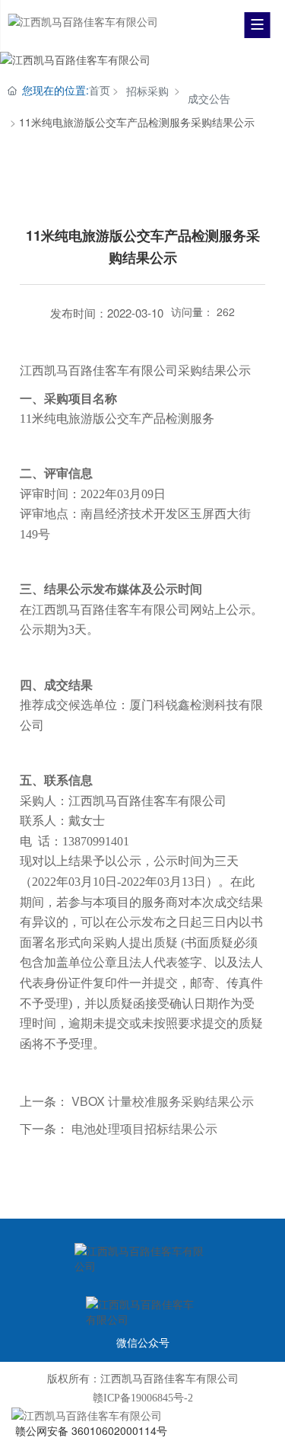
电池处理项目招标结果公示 (144, 1128)
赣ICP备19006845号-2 (143, 1398)
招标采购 (147, 90)
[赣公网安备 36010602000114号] (142, 1415)
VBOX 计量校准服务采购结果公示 (162, 1101)
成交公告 (209, 98)
